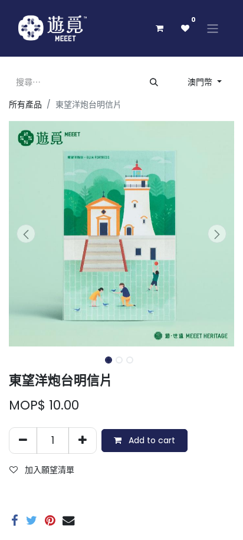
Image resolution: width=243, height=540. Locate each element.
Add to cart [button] (150, 440)
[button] (25, 233)
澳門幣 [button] (201, 82)
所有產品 (25, 104)
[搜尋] (153, 82)
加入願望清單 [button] (48, 470)
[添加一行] (82, 440)
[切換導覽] (213, 28)
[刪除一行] (23, 440)
